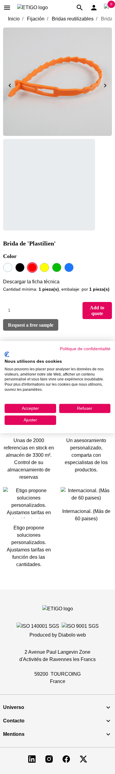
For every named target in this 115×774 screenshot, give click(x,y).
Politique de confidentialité (85, 348)
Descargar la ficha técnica (31, 281)
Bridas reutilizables (73, 18)
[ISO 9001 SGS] (80, 626)
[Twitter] (83, 758)
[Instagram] (49, 758)
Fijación (35, 18)
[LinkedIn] (32, 758)
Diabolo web (72, 635)
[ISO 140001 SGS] (38, 626)
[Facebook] (66, 758)
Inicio (14, 18)
